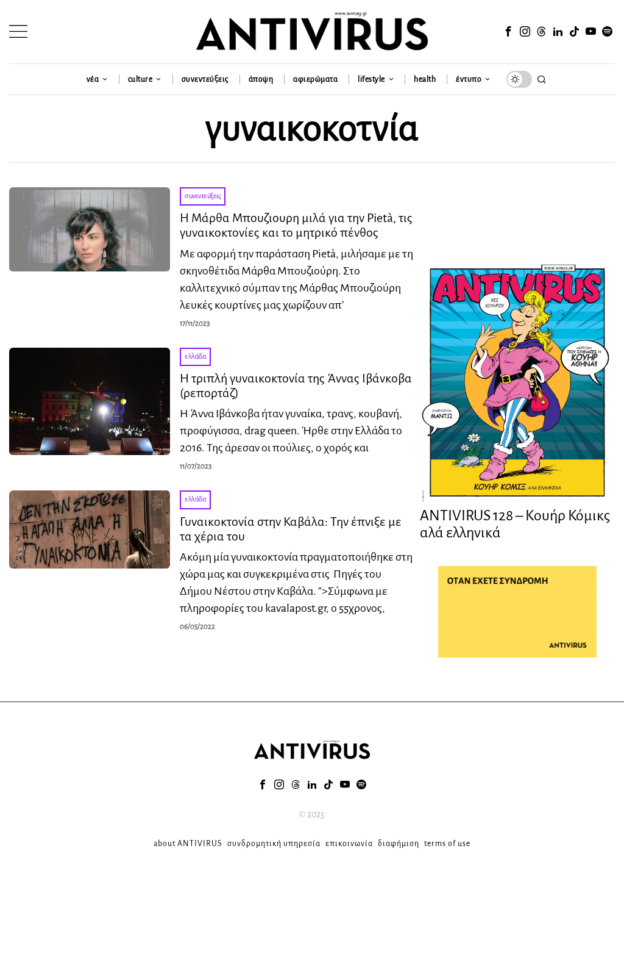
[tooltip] (509, 31)
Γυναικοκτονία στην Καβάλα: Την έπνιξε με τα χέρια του (291, 529)
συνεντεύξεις (203, 196)
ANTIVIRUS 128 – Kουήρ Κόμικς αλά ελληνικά (515, 524)
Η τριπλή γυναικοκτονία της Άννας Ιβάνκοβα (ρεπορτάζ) (296, 385)
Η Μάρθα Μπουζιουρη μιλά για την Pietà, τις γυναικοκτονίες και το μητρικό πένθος (296, 225)
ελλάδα (195, 357)
